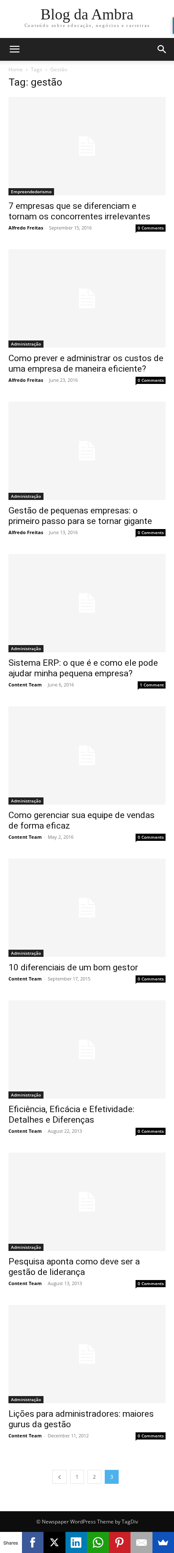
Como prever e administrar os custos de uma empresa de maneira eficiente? (85, 363)
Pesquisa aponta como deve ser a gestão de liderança (74, 1266)
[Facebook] (33, 1542)
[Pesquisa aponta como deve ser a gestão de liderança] (87, 1202)
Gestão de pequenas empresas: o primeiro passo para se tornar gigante (80, 515)
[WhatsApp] (98, 1542)
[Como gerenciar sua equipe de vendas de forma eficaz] (87, 755)
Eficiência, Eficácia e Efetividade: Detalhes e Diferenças (71, 1114)
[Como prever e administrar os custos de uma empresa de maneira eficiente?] (87, 298)
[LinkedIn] (76, 1542)
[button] (14, 49)
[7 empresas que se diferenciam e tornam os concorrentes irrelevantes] (87, 146)
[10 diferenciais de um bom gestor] (87, 908)
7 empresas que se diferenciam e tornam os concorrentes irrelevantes (79, 211)
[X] (54, 1542)
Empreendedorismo (31, 191)
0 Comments (151, 228)
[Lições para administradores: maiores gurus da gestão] (87, 1354)
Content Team (25, 684)
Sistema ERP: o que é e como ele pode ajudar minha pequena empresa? (83, 668)
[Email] (141, 1542)
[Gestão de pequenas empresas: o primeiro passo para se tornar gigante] (87, 451)
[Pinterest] (120, 1542)
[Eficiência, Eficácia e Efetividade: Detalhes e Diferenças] (87, 1049)
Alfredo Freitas (25, 227)
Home (15, 69)
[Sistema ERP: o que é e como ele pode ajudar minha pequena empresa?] (87, 603)
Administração (26, 344)
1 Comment (152, 685)
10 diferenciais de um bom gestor (73, 967)
